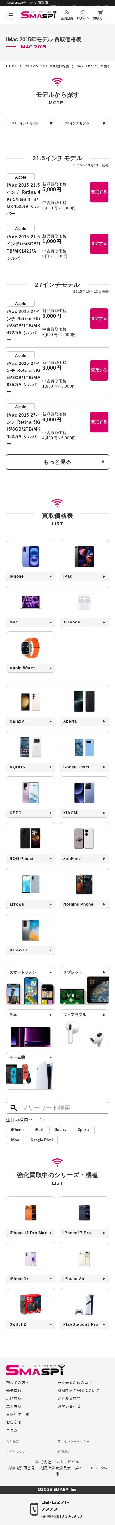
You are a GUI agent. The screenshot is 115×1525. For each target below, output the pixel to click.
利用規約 (63, 1452)
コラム (12, 1431)
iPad (39, 1130)
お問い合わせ (68, 1407)
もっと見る (57, 462)
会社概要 (12, 1441)
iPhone (17, 1130)
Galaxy (60, 1130)
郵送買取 (13, 1391)
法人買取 (13, 1407)
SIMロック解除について (78, 1391)
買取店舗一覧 (17, 1415)
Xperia (83, 1130)
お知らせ (13, 1423)
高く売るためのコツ (74, 1383)
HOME (11, 66)
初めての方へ (17, 1383)
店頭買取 (13, 1399)
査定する (99, 192)
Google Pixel (41, 1140)
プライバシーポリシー (73, 1441)
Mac (15, 1140)
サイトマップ (15, 1452)
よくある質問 (68, 1399)
